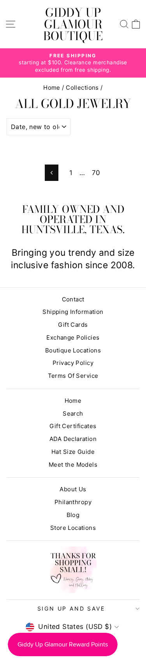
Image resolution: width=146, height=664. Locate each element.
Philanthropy (73, 502)
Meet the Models (73, 464)
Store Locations (73, 527)
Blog (73, 515)
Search (73, 413)
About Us (73, 489)
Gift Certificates (72, 426)
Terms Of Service (73, 375)
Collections (82, 87)
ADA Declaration (73, 439)
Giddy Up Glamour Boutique (73, 24)
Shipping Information (73, 311)
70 (96, 173)
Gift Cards (73, 324)
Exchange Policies (72, 337)
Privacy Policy (73, 363)
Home (51, 87)
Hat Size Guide (73, 451)
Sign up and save (71, 608)
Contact (73, 299)
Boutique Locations (73, 350)
